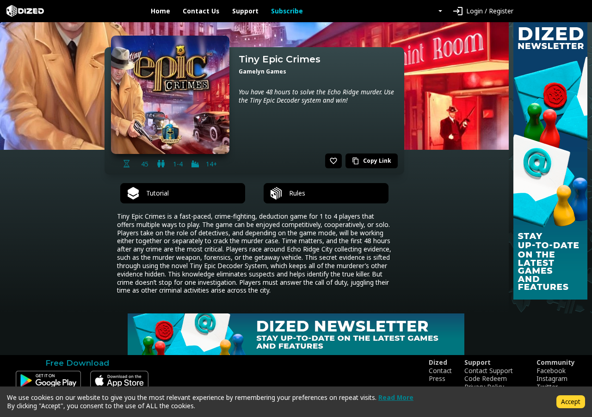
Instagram (551, 378)
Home (160, 11)
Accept (570, 401)
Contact (440, 371)
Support (245, 11)
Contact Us (201, 11)
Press (437, 378)
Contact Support (488, 371)
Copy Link (371, 161)
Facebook (551, 371)
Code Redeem (485, 378)
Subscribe (287, 11)
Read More (395, 397)
